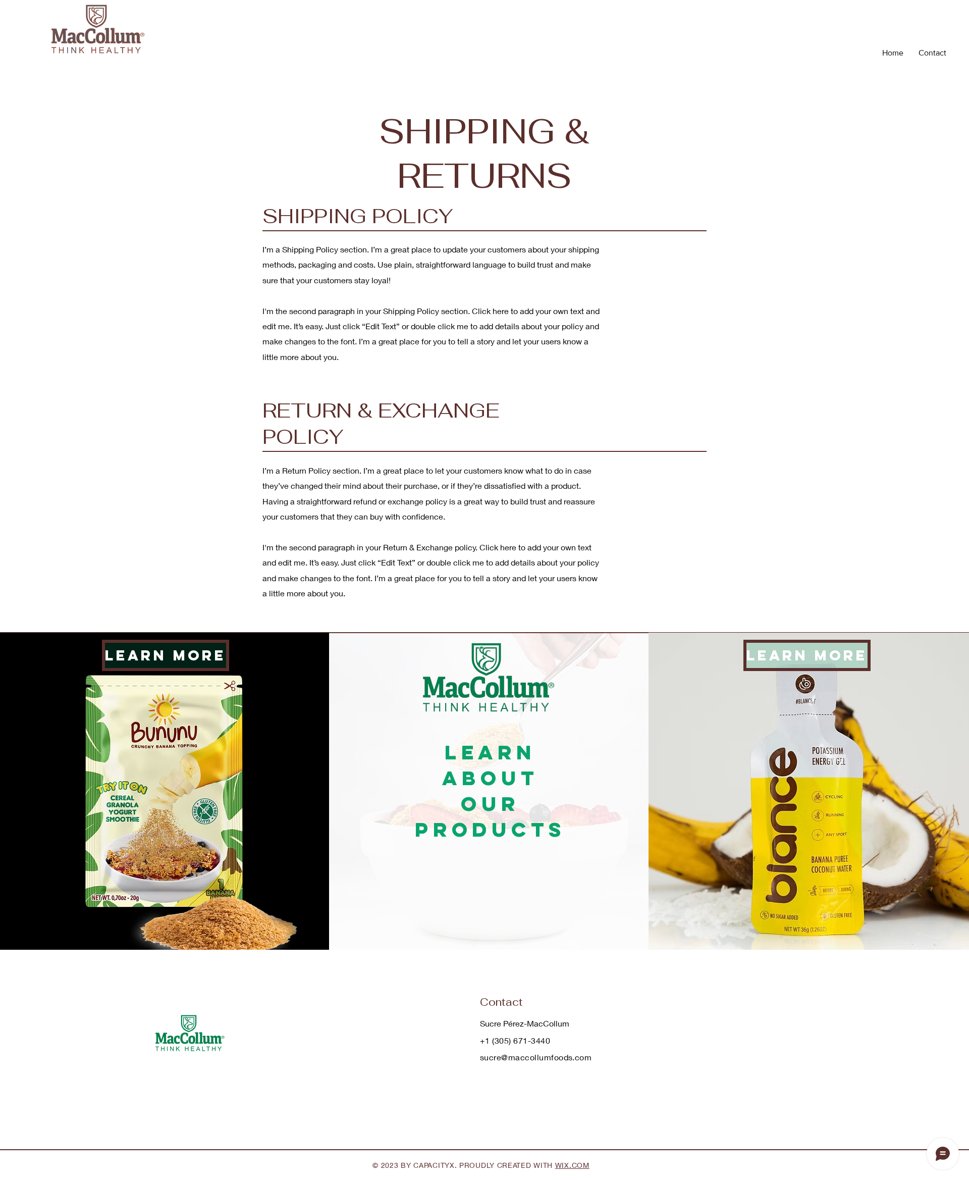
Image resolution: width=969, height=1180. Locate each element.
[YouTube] (607, 1103)
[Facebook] (541, 1103)
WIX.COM (572, 1165)
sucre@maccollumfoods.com (536, 1057)
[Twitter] (563, 1103)
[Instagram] (585, 1103)
